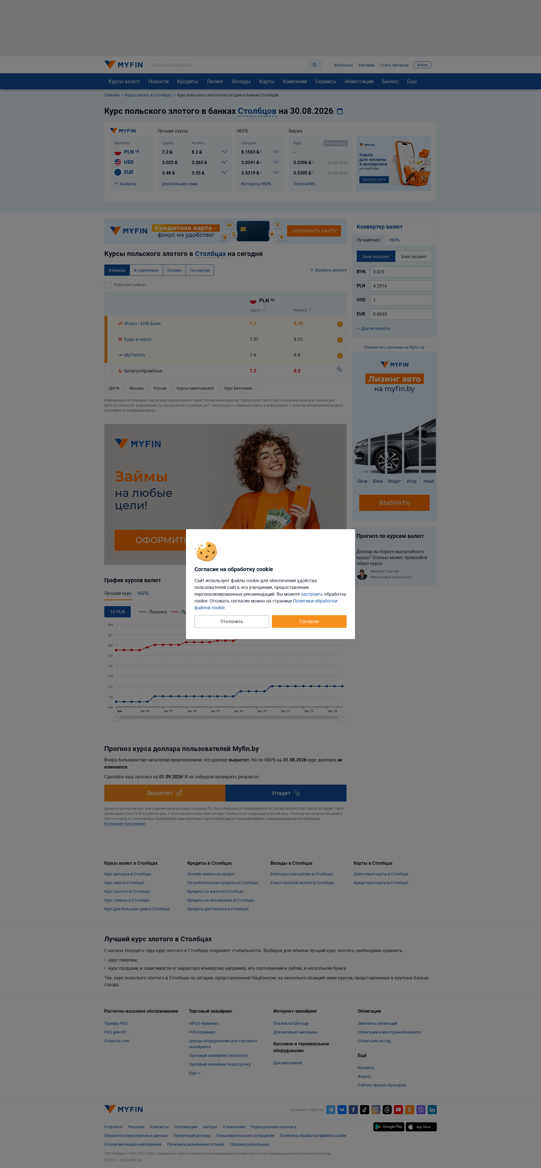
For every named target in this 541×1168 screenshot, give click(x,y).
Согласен (309, 621)
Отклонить (231, 621)
